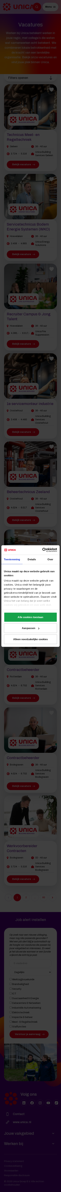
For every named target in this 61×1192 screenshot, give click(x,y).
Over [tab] (50, 559)
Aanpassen (28, 628)
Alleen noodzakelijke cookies (30, 639)
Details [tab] (32, 559)
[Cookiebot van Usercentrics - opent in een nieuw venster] (43, 550)
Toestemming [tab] (12, 559)
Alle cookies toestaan (30, 617)
